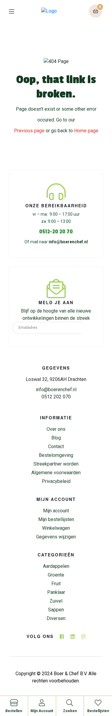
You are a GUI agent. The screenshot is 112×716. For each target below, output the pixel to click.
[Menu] (16, 11)
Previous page (29, 130)
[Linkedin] (72, 636)
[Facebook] (61, 636)
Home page (86, 130)
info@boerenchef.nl (68, 241)
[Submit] (91, 328)
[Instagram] (83, 636)
